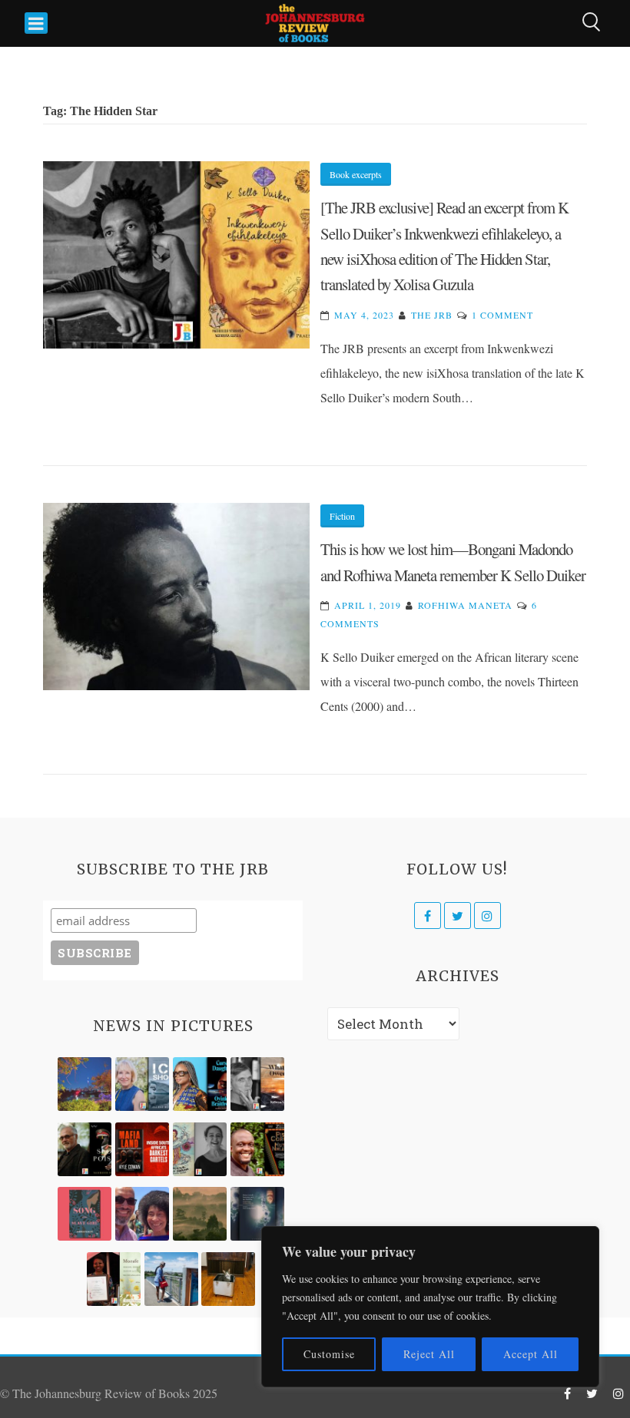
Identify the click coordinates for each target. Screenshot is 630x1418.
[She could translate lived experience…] (142, 1214)
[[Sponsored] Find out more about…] (84, 1214)
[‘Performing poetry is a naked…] (200, 1149)
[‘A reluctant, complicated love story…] (142, 1084)
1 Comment (502, 315)
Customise (329, 1354)
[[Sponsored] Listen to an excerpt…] (200, 1084)
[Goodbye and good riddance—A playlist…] (228, 1279)
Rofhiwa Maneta (465, 605)
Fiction (342, 516)
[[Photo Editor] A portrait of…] (171, 1279)
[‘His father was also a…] (114, 1279)
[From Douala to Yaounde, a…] (200, 1214)
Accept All (530, 1354)
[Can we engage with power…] (84, 1149)
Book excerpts (356, 174)
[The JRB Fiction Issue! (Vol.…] (84, 1084)
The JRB (432, 315)
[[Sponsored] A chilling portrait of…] (142, 1149)
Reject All (429, 1354)
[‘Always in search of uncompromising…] (257, 1084)
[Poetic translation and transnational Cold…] (257, 1214)
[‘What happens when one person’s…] (257, 1149)
